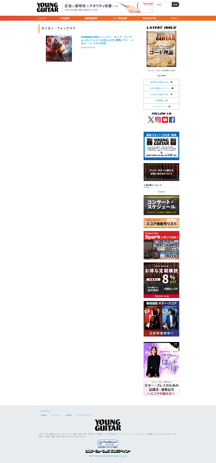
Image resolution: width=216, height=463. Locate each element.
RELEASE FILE (149, 18)
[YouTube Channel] (165, 119)
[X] (151, 119)
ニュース (42, 18)
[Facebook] (172, 119)
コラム (174, 18)
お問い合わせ (45, 411)
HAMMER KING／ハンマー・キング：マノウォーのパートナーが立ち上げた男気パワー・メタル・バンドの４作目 (107, 40)
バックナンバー (159, 106)
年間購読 (44, 415)
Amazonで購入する (159, 94)
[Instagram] (158, 119)
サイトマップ (56, 415)
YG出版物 (64, 18)
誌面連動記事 (91, 18)
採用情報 (69, 415)
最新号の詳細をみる (160, 82)
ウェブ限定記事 (120, 18)
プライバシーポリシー (84, 415)
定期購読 (160, 100)
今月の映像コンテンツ (160, 88)
